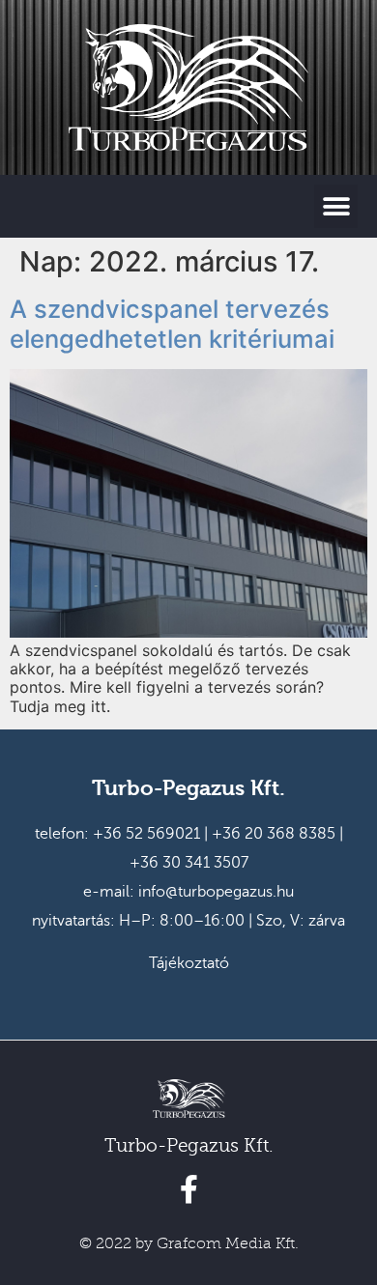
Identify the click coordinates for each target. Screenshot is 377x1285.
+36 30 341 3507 (189, 862)
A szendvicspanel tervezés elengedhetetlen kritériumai (172, 324)
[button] (336, 206)
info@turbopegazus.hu (216, 891)
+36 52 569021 (146, 833)
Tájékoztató (189, 963)
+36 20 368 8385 (273, 833)
